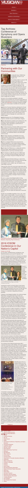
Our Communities (11, 212)
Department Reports (8, 429)
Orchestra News (7, 456)
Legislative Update (8, 445)
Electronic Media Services (9, 432)
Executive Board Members (9, 433)
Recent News (6, 466)
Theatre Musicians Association (10, 475)
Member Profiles (7, 447)
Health (5, 440)
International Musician (8, 444)
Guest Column (7, 439)
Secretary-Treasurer (8, 473)
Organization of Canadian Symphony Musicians (14, 458)
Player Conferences (15, 239)
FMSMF (5, 435)
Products (6, 463)
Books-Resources (7, 426)
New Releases (7, 452)
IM (7, 73)
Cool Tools (6, 428)
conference (3, 211)
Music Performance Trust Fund (10, 450)
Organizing (3, 65)
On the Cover (7, 455)
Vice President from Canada (10, 480)
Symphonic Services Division (10, 474)
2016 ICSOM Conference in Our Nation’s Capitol (11, 245)
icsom (6, 212)
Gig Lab (5, 437)
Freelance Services (8, 436)
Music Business (7, 448)
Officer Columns (7, 454)
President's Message (8, 462)
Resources (6, 470)
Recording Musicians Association (11, 467)
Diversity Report (7, 430)
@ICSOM (9, 102)
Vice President (7, 478)
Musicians (6, 451)
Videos (5, 481)
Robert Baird (6, 471)
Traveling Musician (8, 477)
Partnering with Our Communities (11, 70)
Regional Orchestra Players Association (12, 469)
